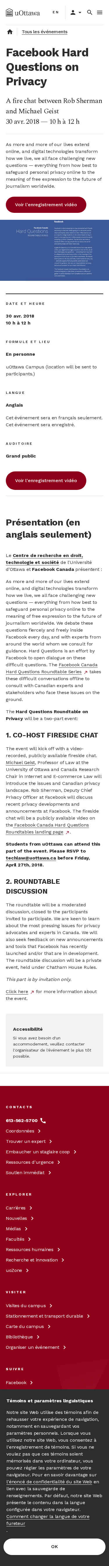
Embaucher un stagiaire (38, 1151)
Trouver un (25, 1141)
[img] (23, 12)
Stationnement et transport (44, 1316)
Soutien (25, 1172)
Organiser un (32, 1347)
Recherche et (32, 1260)
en (56, 12)
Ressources (29, 1162)
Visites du (26, 1305)
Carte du (25, 1326)
